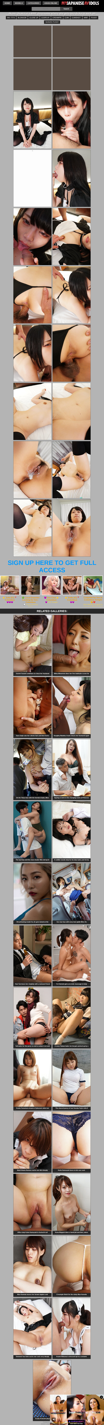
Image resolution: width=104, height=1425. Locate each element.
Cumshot (76, 18)
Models (19, 3)
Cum (67, 18)
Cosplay (45, 18)
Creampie (57, 18)
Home (7, 3)
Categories (33, 3)
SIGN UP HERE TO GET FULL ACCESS (52, 566)
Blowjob (22, 18)
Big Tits (11, 18)
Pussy (94, 18)
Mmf (86, 18)
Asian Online (50, 3)
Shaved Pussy (52, 22)
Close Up (33, 18)
